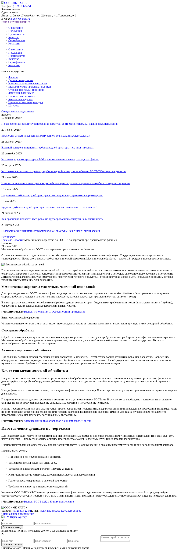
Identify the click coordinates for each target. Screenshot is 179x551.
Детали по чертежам (20, 80)
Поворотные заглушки (21, 96)
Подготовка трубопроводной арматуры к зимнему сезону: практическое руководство (52, 195)
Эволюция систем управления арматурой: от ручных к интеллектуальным (45, 135)
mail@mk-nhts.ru (20, 18)
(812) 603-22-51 (22, 6)
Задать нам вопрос (70, 510)
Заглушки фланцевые (21, 92)
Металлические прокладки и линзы (29, 86)
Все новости (8, 236)
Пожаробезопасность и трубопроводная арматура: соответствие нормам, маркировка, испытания (59, 123)
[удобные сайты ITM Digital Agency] (14, 516)
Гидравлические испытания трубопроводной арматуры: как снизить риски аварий (50, 230)
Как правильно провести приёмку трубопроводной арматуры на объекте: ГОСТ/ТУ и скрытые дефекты (63, 171)
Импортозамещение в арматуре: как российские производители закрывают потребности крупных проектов (65, 183)
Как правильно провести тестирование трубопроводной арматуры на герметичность (52, 218)
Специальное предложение (17, 111)
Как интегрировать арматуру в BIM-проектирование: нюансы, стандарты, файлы (50, 159)
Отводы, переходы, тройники (26, 89)
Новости (17, 239)
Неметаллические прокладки (25, 102)
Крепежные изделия (20, 99)
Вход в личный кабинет (15, 21)
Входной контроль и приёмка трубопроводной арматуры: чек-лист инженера (47, 147)
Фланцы (13, 77)
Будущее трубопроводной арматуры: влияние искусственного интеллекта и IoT (49, 207)
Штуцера (13, 105)
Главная (6, 239)
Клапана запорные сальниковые (27, 83)
